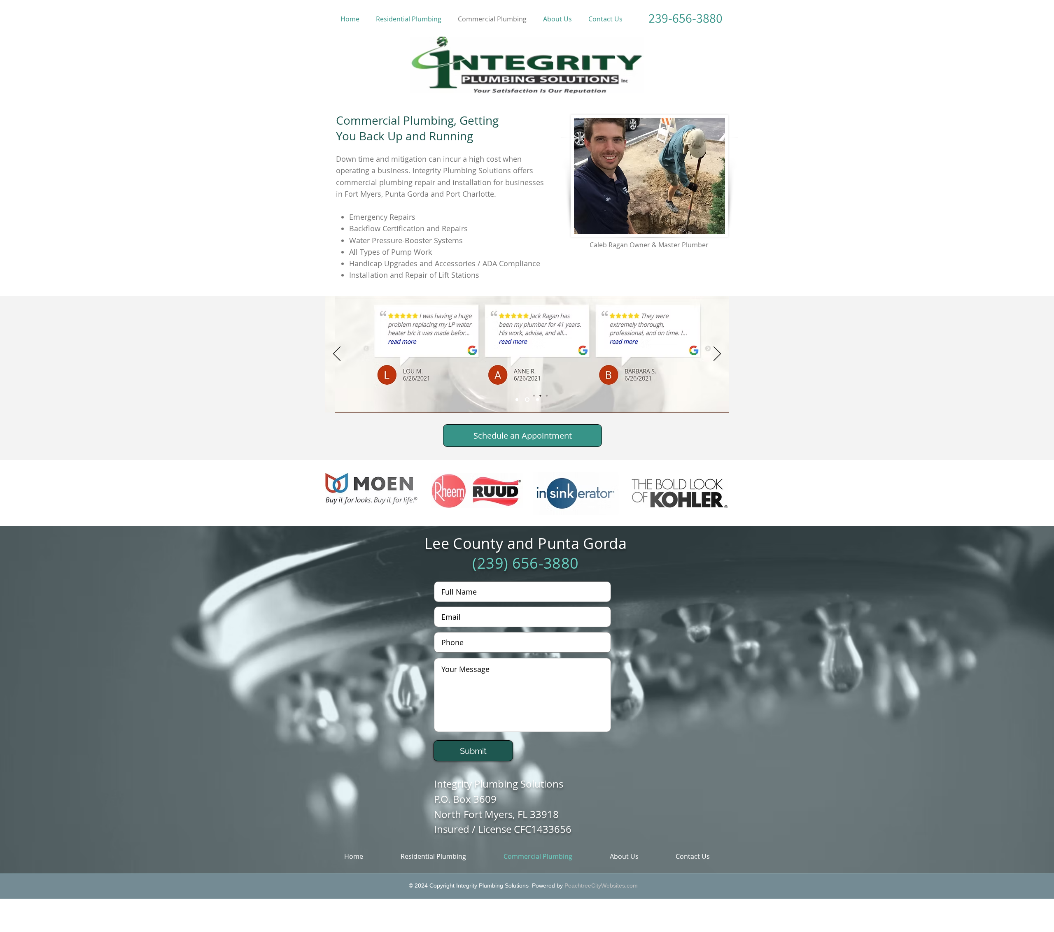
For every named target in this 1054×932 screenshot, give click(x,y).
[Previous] (336, 354)
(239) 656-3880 (525, 563)
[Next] (717, 354)
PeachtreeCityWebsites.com (601, 885)
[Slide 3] (537, 399)
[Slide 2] (527, 399)
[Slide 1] (516, 399)
